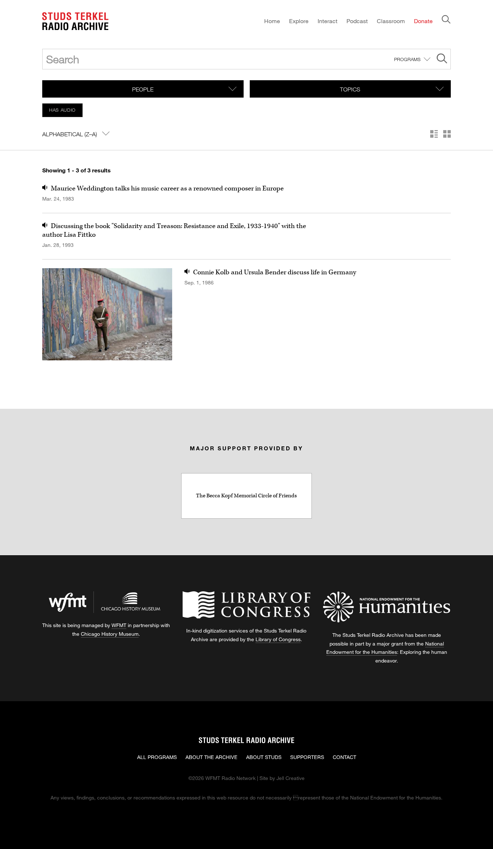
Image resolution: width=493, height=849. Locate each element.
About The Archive (211, 757)
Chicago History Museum (110, 634)
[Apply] (442, 59)
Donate (423, 20)
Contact (344, 757)
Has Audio (62, 110)
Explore (299, 20)
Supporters (307, 757)
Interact (327, 20)
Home (272, 20)
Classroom (391, 20)
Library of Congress (278, 639)
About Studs (264, 757)
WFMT (119, 625)
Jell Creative (290, 778)
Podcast (357, 20)
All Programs (157, 757)
